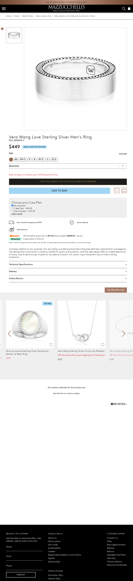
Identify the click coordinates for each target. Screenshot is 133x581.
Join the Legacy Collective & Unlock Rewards (67, 182)
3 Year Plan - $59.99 (23, 208)
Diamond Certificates (117, 564)
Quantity (14, 166)
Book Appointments (116, 544)
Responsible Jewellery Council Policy (64, 554)
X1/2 (41, 159)
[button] (66, 393)
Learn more (17, 213)
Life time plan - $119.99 (24, 211)
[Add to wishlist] (116, 190)
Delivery (110, 548)
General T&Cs (54, 578)
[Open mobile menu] (4, 8)
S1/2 (54, 159)
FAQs (109, 541)
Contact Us (112, 537)
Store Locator (54, 541)
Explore (51, 558)
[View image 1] (2, 28)
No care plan (20, 205)
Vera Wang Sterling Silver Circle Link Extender (81, 351)
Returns (110, 551)
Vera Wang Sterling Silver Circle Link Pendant (29, 351)
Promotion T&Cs (55, 575)
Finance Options (114, 561)
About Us (52, 537)
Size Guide (123, 153)
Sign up (21, 575)
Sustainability (54, 548)
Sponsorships (54, 561)
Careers (51, 551)
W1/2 (22, 159)
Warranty (111, 558)
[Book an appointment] (124, 190)
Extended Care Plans (116, 554)
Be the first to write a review (66, 393)
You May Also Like (115, 290)
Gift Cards (53, 544)
